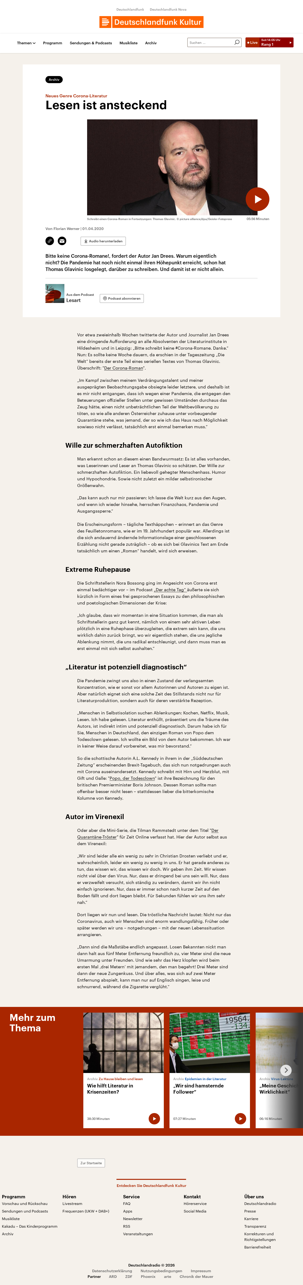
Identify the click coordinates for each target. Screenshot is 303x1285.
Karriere (251, 1218)
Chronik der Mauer (196, 1276)
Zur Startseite (91, 1163)
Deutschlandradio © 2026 (151, 1265)
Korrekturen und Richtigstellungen (260, 1236)
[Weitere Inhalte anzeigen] (284, 1070)
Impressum (201, 1270)
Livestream (72, 1203)
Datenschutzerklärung (112, 1270)
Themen (24, 43)
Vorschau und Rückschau (25, 1203)
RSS (126, 1226)
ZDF (128, 1276)
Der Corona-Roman (123, 367)
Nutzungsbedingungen (161, 1270)
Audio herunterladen (106, 241)
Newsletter (133, 1218)
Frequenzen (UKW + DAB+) (85, 1211)
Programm (52, 43)
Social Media (195, 1211)
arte (167, 1276)
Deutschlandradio (260, 1203)
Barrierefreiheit (257, 1247)
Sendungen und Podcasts (25, 1211)
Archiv (151, 43)
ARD (113, 1276)
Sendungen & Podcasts (91, 43)
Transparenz (255, 1226)
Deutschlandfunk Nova (168, 9)
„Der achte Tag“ (170, 589)
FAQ (126, 1203)
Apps (127, 1211)
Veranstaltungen (138, 1233)
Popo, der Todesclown (132, 778)
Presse (250, 1211)
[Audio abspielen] (257, 199)
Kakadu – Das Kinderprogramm (30, 1226)
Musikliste (129, 43)
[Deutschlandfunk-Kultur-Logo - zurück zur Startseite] (151, 22)
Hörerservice (195, 1203)
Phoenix (148, 1276)
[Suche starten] (237, 42)
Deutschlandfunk (130, 9)
